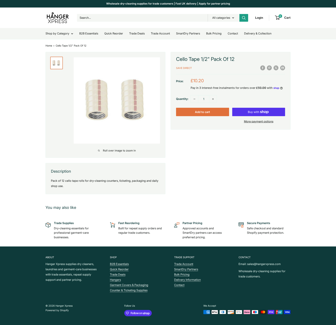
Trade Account (160, 33)
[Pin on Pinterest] (269, 67)
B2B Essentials (88, 33)
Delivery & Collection (257, 33)
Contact (233, 33)
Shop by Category (57, 33)
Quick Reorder (113, 33)
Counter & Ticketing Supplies (129, 290)
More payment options (258, 121)
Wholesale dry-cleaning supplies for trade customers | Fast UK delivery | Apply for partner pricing (168, 3)
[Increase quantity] (213, 99)
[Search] (243, 18)
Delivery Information (187, 279)
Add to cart (202, 112)
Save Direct (184, 67)
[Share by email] (282, 67)
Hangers (115, 279)
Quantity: (182, 99)
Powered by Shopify (57, 310)
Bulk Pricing (214, 33)
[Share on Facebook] (262, 67)
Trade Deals (137, 33)
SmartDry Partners (188, 33)
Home (49, 45)
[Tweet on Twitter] (276, 67)
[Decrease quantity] (194, 99)
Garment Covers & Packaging (129, 285)
